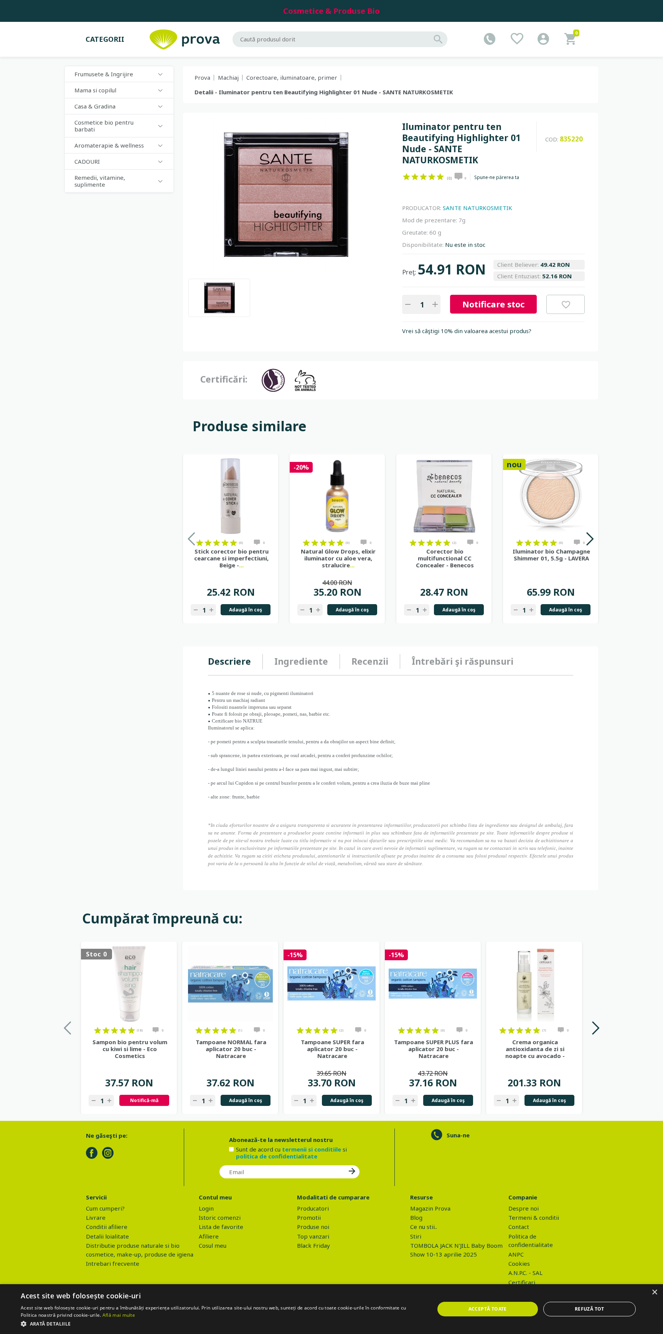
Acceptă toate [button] (487, 1309)
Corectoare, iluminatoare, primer (291, 77)
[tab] (235, 661)
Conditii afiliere (106, 1226)
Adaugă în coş (245, 609)
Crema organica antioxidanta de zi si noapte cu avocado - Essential (535, 1048)
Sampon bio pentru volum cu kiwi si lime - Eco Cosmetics (129, 1048)
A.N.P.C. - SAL (525, 1272)
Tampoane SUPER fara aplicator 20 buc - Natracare (332, 1048)
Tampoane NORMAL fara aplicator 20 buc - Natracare (231, 1048)
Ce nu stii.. (423, 1226)
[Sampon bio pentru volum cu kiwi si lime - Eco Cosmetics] (129, 983)
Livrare (96, 1217)
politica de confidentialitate (276, 1156)
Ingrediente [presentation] (301, 661)
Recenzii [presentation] (369, 661)
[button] (221, 1323)
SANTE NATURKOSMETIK (477, 208)
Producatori (313, 1208)
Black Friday (313, 1245)
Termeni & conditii (533, 1217)
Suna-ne (458, 1135)
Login (206, 1208)
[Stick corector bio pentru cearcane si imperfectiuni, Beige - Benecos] (230, 496)
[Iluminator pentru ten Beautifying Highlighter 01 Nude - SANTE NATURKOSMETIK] (219, 298)
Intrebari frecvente (112, 1263)
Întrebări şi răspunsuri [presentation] (462, 661)
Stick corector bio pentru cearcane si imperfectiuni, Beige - (231, 558)
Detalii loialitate (107, 1236)
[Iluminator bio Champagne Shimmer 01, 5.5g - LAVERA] (550, 496)
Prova (202, 77)
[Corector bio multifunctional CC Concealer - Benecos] (443, 496)
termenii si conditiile (311, 1149)
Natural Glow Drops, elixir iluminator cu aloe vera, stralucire (338, 558)
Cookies (519, 1263)
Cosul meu (212, 1245)
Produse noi (313, 1226)
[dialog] (331, 1309)
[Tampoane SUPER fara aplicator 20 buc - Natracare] (331, 983)
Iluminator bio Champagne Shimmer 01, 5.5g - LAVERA (551, 555)
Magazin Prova (430, 1208)
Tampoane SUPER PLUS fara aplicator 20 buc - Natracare (433, 1048)
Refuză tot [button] (589, 1309)
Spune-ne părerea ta (496, 177)
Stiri (415, 1236)
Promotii (309, 1217)
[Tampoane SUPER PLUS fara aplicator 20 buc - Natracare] (433, 983)
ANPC (516, 1254)
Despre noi (523, 1208)
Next (589, 538)
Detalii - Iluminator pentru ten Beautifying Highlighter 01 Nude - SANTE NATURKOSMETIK (324, 92)
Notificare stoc (493, 304)
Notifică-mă (144, 1100)
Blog (416, 1217)
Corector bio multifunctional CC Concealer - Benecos (445, 558)
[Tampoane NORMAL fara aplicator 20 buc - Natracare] (230, 983)
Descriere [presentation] (229, 661)
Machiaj (228, 77)
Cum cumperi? (105, 1208)
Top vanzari (313, 1236)
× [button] (654, 1292)
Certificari (521, 1282)
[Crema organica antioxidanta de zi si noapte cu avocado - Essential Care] (534, 983)
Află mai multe (118, 1315)
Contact (518, 1226)
